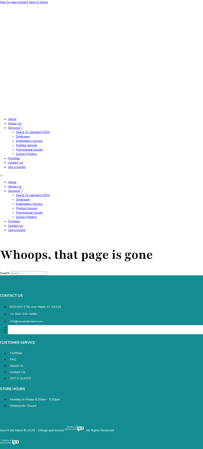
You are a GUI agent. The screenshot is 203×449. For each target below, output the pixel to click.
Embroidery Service (29, 141)
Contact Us (15, 163)
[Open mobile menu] (1, 175)
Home (12, 119)
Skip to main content (14, 2)
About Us (14, 123)
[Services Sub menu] (21, 128)
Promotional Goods (29, 149)
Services (14, 128)
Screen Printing (26, 154)
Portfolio (14, 158)
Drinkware (23, 136)
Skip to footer (38, 2)
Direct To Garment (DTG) (33, 132)
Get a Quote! (17, 167)
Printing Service (26, 145)
